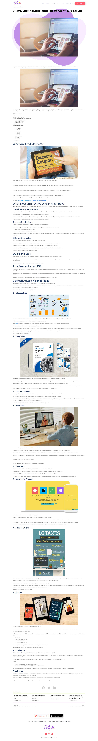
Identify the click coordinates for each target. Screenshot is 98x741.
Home (43, 3)
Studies (16, 323)
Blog (67, 3)
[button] (43, 687)
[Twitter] (52, 734)
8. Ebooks (17, 137)
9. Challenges (17, 138)
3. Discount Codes (18, 130)
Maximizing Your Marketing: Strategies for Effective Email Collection (38, 697)
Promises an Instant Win (19, 125)
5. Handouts (17, 133)
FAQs (58, 3)
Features (48, 3)
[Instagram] (49, 734)
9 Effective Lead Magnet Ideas (20, 126)
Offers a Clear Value (19, 122)
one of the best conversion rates (34, 448)
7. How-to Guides (18, 136)
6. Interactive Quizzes (19, 134)
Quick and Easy (17, 123)
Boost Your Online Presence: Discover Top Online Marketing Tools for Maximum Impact (76, 697)
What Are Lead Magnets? (19, 117)
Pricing (53, 3)
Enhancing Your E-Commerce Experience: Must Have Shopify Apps (21, 697)
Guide (63, 3)
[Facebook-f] (46, 734)
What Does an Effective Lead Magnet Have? (22, 118)
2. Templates (17, 129)
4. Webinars (17, 132)
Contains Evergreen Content (20, 119)
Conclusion (18, 140)
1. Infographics (18, 128)
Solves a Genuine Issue (19, 121)
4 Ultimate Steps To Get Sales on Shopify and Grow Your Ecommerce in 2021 (31, 200)
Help (71, 3)
